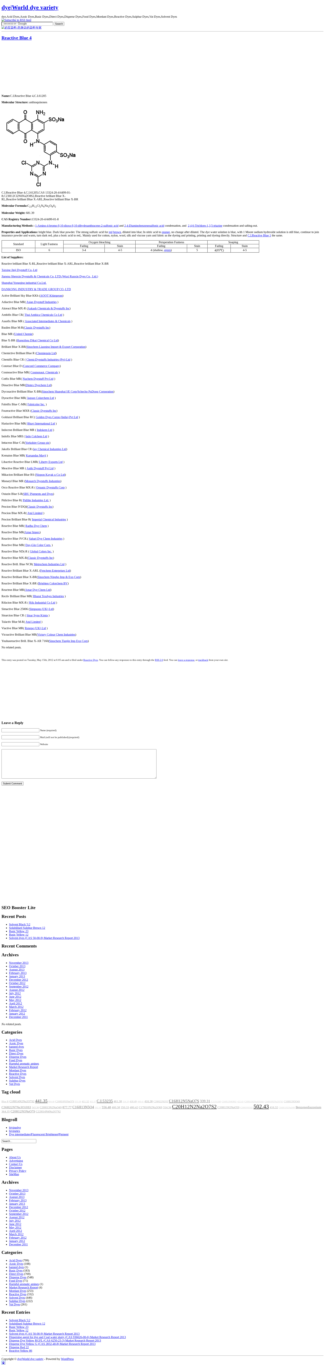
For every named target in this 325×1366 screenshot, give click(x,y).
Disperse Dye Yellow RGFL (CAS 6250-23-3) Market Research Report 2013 (55, 1340)
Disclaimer (15, 1167)
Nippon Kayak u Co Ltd (50, 474)
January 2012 (17, 1013)
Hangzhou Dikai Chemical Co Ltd (37, 340)
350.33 (125, 1107)
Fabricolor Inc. (36, 404)
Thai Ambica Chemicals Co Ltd (43, 314)
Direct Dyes (16, 1053)
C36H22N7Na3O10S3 (16, 1107)
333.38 (78, 1102)
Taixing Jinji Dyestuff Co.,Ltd (19, 270)
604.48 (51, 1102)
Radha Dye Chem (36, 525)
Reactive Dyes (90, 660)
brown (117, 232)
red (110, 232)
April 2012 (15, 1003)
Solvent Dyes (17, 1077)
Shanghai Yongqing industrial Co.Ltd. (24, 282)
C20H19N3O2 (246, 1108)
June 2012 (15, 996)
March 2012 (16, 1006)
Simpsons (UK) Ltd (41, 609)
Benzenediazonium (308, 1107)
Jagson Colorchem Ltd (40, 398)
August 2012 (16, 989)
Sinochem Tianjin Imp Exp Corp (68, 641)
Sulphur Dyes (17, 1080)
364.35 (6, 1111)
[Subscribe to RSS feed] (16, 20)
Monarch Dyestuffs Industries (42, 481)
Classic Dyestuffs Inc (36, 327)
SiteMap (14, 1174)
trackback (203, 660)
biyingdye (15, 1127)
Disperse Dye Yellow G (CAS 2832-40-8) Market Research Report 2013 (52, 1343)
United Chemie (23, 334)
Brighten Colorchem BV (53, 583)
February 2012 (18, 1010)
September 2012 (18, 986)
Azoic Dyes (16, 1043)
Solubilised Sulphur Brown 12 (27, 927)
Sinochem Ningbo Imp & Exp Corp (59, 577)
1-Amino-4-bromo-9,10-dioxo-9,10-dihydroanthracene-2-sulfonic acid (76, 225)
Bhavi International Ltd (41, 423)
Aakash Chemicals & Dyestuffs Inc (49, 308)
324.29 (126, 1102)
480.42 (134, 1107)
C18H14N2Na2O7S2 (21, 1101)
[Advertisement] (25, 67)
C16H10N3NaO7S (64, 1101)
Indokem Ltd (44, 430)
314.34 (167, 1107)
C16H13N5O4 (83, 1107)
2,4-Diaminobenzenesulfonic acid (144, 225)
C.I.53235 (105, 1101)
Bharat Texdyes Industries (48, 596)
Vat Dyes (14, 1084)
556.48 (106, 1107)
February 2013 (18, 973)
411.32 (85, 1101)
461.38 (118, 1101)
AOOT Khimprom (51, 295)
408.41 (140, 1102)
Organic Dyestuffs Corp (50, 487)
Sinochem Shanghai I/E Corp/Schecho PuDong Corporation (77, 391)
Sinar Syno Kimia (37, 615)
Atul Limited (35, 513)
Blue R (5, 1101)
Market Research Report (23, 1067)
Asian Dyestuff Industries (41, 302)
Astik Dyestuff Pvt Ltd (40, 468)
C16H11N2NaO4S (287, 1108)
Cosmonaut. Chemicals (44, 372)
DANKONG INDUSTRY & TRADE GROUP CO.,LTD (36, 289)
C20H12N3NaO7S (23, 1111)
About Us (15, 1157)
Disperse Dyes (17, 1056)
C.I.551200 (216, 1102)
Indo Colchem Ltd (36, 436)
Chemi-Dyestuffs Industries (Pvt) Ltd (48, 359)
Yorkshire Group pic (37, 442)
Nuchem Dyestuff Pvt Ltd (38, 378)
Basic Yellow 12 (18, 934)
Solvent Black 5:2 (19, 924)
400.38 (116, 1107)
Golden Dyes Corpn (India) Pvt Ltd (57, 417)
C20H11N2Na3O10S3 (254, 1102)
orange (166, 232)
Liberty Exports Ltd (51, 461)
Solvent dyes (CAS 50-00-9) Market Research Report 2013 (44, 938)
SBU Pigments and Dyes (38, 493)
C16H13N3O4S (292, 1101)
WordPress (67, 1359)
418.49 (133, 1101)
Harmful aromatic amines (24, 1063)
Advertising (16, 1160)
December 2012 (18, 979)
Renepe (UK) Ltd (35, 628)
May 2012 (15, 1000)
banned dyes (16, 1046)
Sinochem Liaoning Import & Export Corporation (56, 346)
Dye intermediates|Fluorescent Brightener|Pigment (38, 1134)
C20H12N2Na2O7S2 (194, 1106)
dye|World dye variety (30, 7)
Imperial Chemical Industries (49, 519)
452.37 (93, 1102)
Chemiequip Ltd (46, 353)
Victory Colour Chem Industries (56, 634)
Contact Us (15, 1164)
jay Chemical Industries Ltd (49, 449)
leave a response (186, 660)
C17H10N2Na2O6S (150, 1107)
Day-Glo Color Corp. (38, 545)
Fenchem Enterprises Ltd (55, 570)
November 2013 (18, 962)
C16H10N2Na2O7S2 (274, 1102)
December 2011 (18, 1017)
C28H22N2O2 (160, 1101)
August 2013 (16, 969)
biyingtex (14, 1131)
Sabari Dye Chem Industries (45, 538)
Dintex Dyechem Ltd (38, 385)
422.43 (240, 1102)
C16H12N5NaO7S (184, 1101)
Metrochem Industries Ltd (49, 564)
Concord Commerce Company (41, 366)
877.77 (67, 1107)
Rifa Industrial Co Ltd (42, 602)
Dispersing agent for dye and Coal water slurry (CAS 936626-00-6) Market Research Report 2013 (67, 1337)
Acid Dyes (15, 1040)
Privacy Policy (17, 1170)
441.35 (41, 1100)
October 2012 (17, 983)
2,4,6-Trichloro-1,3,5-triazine (205, 225)
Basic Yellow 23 (18, 931)
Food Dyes (15, 1060)
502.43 (261, 1106)
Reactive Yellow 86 (20, 1350)
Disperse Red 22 (19, 1347)
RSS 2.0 (159, 660)
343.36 (35, 1107)
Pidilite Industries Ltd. (36, 500)
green (167, 250)
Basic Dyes (16, 1050)
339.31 (205, 1101)
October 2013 (17, 966)
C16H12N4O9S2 (229, 1102)
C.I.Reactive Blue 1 (259, 235)
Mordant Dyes (17, 1070)
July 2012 (15, 993)
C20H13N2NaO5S (228, 1107)
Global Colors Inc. (41, 551)
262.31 (98, 1108)
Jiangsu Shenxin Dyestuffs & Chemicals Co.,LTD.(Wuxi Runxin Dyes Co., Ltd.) (50, 276)
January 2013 (17, 976)
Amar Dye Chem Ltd (37, 589)
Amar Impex (32, 532)
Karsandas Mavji (36, 455)
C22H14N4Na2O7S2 (48, 1111)
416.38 (148, 1101)
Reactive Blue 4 (17, 37)
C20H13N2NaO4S (51, 1107)
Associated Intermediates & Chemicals (48, 321)
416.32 (274, 1107)
